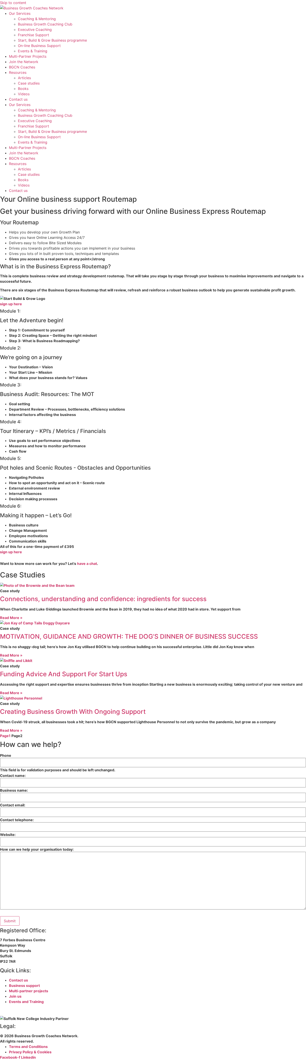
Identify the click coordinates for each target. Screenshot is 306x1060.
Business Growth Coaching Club (45, 24)
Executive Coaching (35, 29)
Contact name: (13, 775)
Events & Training (32, 51)
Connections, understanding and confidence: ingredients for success (103, 599)
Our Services (19, 13)
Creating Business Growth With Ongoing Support (73, 711)
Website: (8, 834)
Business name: (14, 790)
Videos (24, 94)
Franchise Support (33, 35)
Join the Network (23, 61)
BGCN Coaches (22, 67)
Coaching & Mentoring (37, 19)
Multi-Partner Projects (27, 56)
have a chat (87, 563)
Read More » (11, 617)
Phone (5, 755)
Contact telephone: (17, 820)
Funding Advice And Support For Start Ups (63, 674)
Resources (17, 72)
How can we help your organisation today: (37, 849)
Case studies (29, 83)
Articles (24, 78)
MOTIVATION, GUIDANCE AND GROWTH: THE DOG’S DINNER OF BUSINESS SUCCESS (129, 636)
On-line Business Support (39, 45)
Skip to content (13, 2)
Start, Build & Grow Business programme (52, 40)
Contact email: (12, 805)
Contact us (18, 99)
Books (23, 88)
